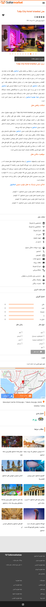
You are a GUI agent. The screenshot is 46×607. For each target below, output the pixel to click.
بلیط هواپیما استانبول (32, 97)
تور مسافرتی (42, 585)
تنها (42, 348)
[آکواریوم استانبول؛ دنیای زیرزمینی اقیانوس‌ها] (34, 461)
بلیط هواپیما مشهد (17, 594)
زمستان (19, 344)
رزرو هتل (42, 594)
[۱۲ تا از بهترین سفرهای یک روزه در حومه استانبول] (34, 437)
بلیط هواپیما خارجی (40, 565)
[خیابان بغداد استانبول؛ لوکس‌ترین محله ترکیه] (12, 437)
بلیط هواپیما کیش (17, 589)
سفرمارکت (42, 580)
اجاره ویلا (42, 598)
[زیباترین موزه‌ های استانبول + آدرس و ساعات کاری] (34, 485)
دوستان (41, 344)
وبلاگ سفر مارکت (17, 560)
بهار (20, 333)
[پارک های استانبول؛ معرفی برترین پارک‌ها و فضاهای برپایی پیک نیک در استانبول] (12, 485)
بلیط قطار (42, 589)
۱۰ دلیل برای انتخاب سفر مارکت (14, 565)
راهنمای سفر (42, 574)
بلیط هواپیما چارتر (40, 560)
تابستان (19, 336)
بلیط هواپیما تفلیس (17, 598)
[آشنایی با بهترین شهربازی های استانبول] (12, 461)
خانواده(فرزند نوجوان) (38, 340)
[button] (36, 54)
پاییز (20, 340)
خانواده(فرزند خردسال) (37, 336)
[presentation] (42, 38)
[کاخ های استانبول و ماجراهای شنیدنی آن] (12, 509)
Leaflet (43, 398)
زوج (42, 333)
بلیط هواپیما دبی (17, 585)
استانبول (16, 71)
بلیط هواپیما (19, 580)
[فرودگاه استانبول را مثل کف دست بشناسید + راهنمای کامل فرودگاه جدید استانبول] (34, 509)
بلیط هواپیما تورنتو (40, 569)
